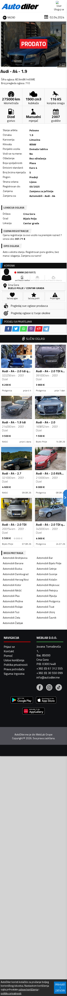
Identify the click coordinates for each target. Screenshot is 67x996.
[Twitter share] (16, 329)
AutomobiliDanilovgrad (15, 574)
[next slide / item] (63, 44)
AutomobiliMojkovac (48, 585)
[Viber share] (31, 329)
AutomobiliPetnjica (47, 590)
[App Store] (46, 700)
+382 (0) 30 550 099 (49, 673)
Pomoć (8, 655)
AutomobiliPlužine (13, 601)
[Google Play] (22, 700)
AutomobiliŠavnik (46, 617)
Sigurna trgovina (14, 673)
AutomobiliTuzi (11, 612)
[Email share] (39, 329)
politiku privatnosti (11, 993)
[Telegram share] (46, 329)
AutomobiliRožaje (13, 607)
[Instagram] (49, 688)
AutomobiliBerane (13, 563)
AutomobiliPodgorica (48, 601)
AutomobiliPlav (11, 596)
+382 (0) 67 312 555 (49, 668)
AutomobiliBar (45, 558)
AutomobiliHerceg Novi (16, 579)
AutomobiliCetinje (47, 569)
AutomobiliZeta (11, 617)
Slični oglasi (35, 338)
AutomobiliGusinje (47, 574)
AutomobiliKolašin (47, 579)
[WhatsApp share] (23, 329)
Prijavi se (9, 646)
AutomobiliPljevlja (47, 596)
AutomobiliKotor (12, 585)
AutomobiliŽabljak (13, 623)
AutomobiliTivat (45, 607)
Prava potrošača (14, 669)
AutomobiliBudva (12, 569)
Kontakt (9, 651)
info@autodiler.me (48, 677)
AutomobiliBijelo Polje (49, 563)
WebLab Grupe (44, 734)
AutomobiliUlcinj (46, 612)
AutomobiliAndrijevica (15, 558)
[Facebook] (39, 688)
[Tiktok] (58, 688)
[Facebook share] (8, 329)
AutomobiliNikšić (12, 590)
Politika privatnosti (16, 664)
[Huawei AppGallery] (33, 711)
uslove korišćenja (28, 989)
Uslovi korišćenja (14, 660)
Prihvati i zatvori (60, 987)
